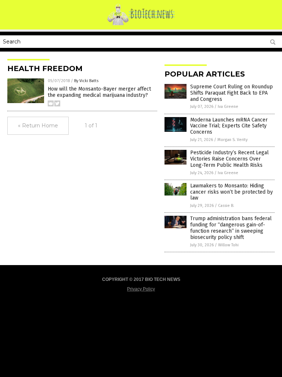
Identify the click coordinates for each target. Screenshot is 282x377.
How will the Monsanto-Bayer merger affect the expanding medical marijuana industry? (99, 92)
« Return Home (38, 125)
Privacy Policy (141, 289)
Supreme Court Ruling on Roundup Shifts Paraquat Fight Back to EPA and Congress (231, 93)
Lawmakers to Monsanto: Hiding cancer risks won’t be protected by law (231, 192)
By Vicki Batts (86, 80)
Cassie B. (226, 205)
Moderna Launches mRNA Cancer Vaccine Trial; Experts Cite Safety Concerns (229, 126)
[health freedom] (141, 24)
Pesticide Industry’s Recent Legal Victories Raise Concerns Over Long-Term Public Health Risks (229, 158)
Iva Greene (228, 106)
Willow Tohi (228, 245)
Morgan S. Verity (232, 139)
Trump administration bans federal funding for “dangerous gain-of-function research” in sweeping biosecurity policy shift (231, 227)
